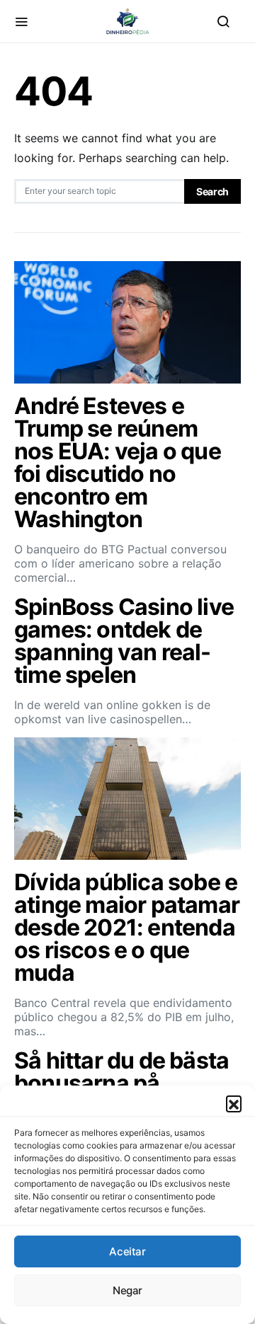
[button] (234, 1103)
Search (212, 191)
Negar (127, 1290)
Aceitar (127, 1251)
